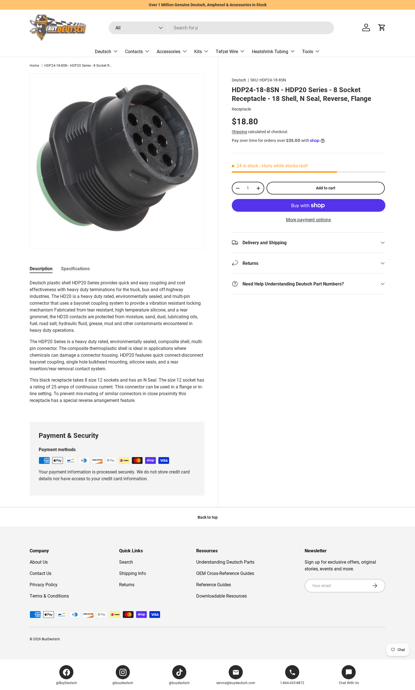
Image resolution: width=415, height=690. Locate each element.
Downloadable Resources (221, 596)
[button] (382, 27)
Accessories (168, 51)
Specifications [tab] (75, 268)
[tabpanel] (117, 343)
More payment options (308, 219)
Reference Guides (213, 584)
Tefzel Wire (227, 51)
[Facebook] (66, 672)
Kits (198, 51)
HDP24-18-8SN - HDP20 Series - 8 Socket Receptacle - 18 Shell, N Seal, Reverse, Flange (78, 65)
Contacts (134, 51)
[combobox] (221, 27)
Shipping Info (132, 573)
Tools (307, 51)
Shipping (239, 131)
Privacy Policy (44, 584)
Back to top (208, 517)
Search (126, 562)
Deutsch (103, 51)
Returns (126, 584)
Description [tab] (41, 268)
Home (34, 65)
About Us (39, 562)
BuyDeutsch (51, 639)
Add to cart (325, 188)
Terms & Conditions (49, 596)
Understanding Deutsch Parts (225, 562)
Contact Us (40, 573)
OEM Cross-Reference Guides (225, 573)
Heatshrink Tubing (270, 51)
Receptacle (241, 109)
